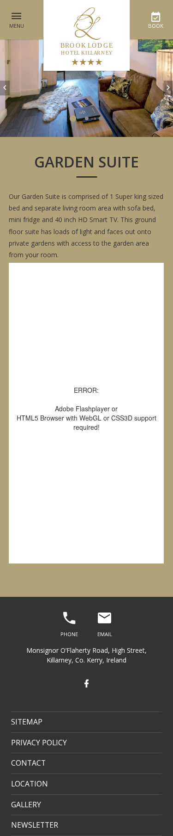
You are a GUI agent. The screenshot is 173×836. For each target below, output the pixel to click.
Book (155, 25)
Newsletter (34, 825)
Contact (28, 763)
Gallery (26, 804)
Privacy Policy (39, 742)
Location (29, 784)
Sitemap (26, 722)
